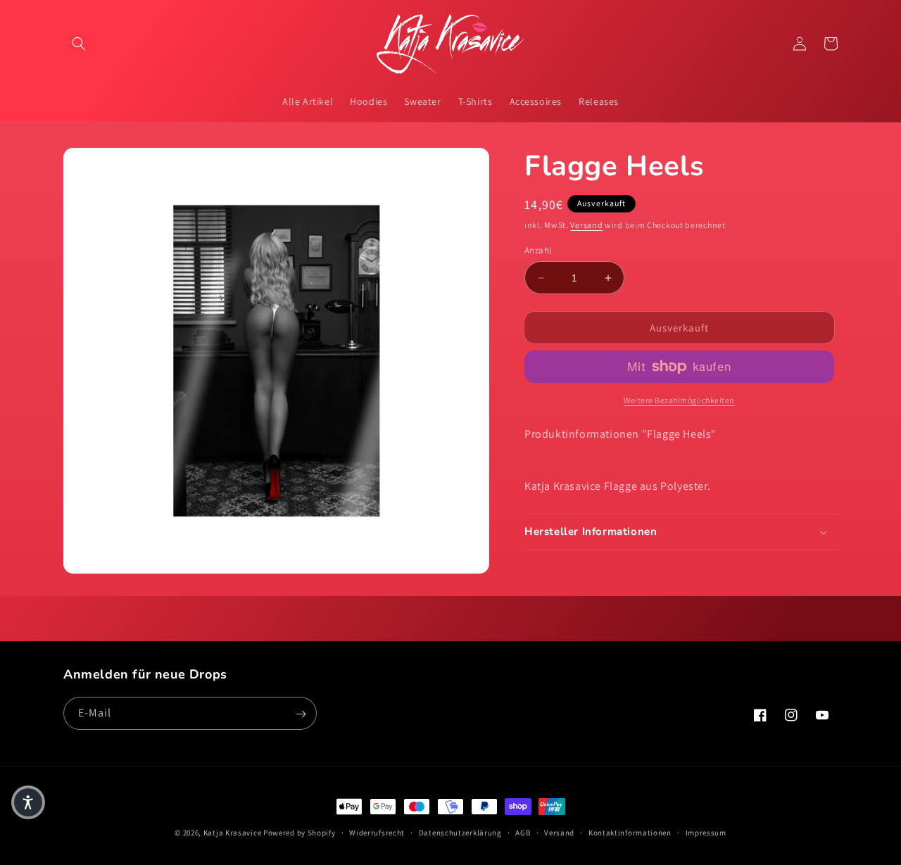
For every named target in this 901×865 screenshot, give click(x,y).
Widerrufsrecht (377, 832)
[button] (78, 43)
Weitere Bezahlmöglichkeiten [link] (679, 400)
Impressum (706, 832)
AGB (522, 832)
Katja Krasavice (232, 833)
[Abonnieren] (300, 714)
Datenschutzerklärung (460, 832)
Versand (586, 225)
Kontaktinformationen (630, 832)
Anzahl (537, 250)
